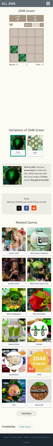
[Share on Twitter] (19, 208)
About (6, 437)
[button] (42, 25)
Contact (26, 442)
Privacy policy (16, 437)
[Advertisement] (26, 97)
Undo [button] (36, 25)
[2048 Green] (18, 143)
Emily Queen (25, 426)
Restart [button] (28, 25)
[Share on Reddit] (33, 207)
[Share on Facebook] (26, 208)
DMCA (26, 437)
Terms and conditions (40, 437)
